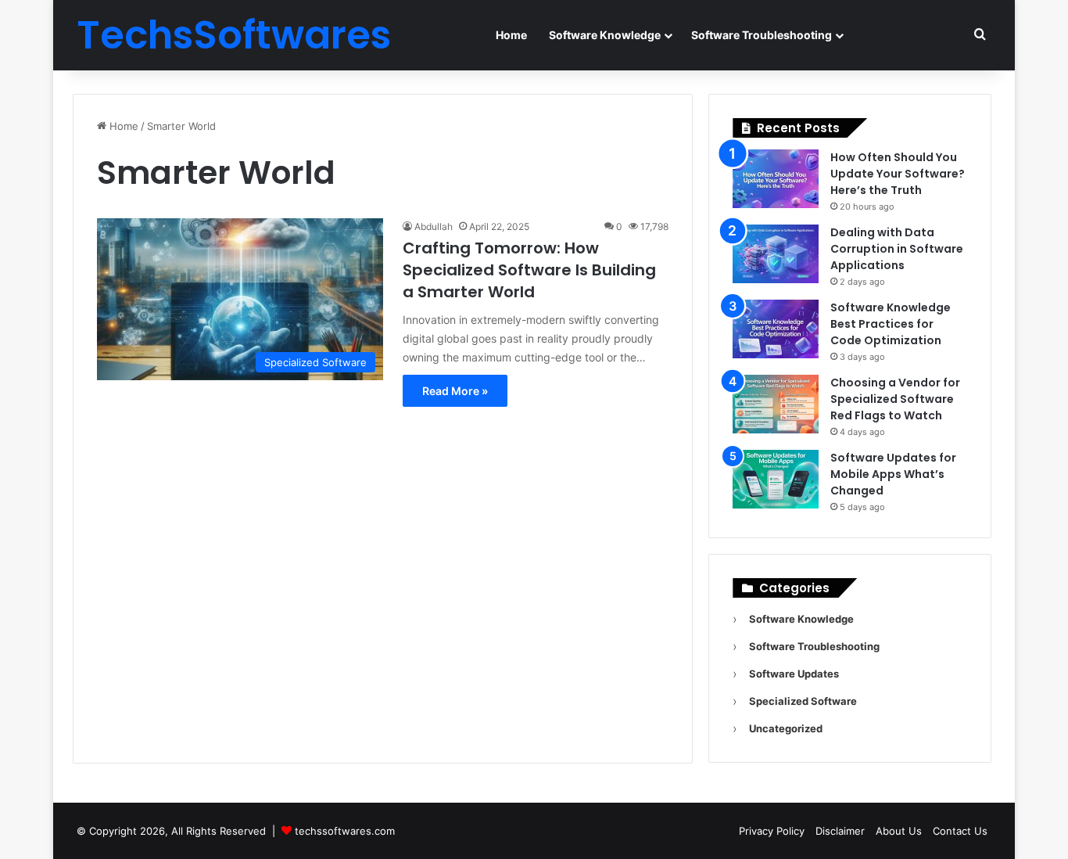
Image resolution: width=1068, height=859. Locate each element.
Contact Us (960, 831)
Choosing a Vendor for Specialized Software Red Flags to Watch (895, 399)
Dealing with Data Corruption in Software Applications (896, 249)
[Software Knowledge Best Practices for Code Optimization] (776, 329)
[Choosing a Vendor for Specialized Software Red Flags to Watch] (776, 404)
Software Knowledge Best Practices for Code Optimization (890, 324)
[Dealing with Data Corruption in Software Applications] (776, 254)
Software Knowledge (605, 34)
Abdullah (433, 226)
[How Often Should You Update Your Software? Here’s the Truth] (776, 178)
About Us (899, 831)
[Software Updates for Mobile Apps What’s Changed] (776, 479)
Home (511, 34)
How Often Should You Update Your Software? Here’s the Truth (897, 173)
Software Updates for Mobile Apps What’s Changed (893, 474)
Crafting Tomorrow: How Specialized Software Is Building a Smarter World (529, 270)
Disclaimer (840, 831)
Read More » (455, 390)
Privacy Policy (772, 831)
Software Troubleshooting (761, 34)
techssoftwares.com (345, 831)
